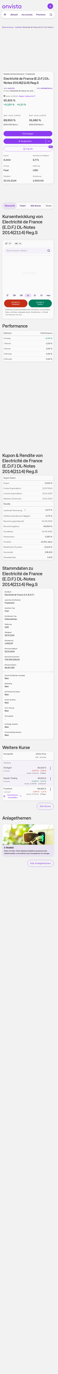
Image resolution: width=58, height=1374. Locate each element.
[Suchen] (49, 250)
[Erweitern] (49, 141)
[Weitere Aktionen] (50, 768)
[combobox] (28, 251)
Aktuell (14, 14)
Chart (23, 205)
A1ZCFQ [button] (11, 88)
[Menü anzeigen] (5, 14)
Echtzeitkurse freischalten (12, 796)
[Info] (8, 243)
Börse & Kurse (7, 27)
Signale (29, 148)
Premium (40, 14)
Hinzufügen (28, 133)
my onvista (27, 14)
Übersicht (10, 205)
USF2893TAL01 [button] (46, 88)
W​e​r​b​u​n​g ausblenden (38, 48)
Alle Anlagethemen (40, 863)
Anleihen (18, 27)
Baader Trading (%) (26, 96)
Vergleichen (26, 141)
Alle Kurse (36, 205)
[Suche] (51, 14)
